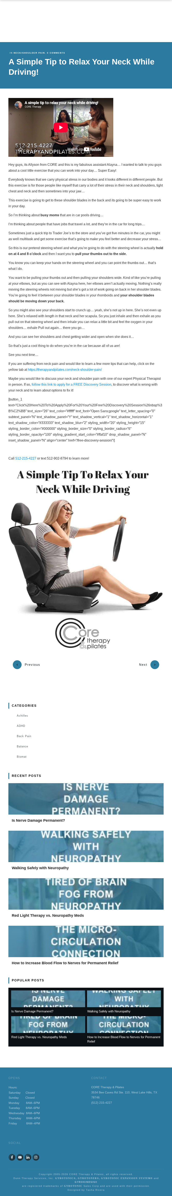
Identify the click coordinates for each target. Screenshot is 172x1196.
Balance (22, 746)
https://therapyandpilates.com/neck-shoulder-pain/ (65, 369)
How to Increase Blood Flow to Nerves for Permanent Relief (65, 963)
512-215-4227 (25, 458)
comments (56, 53)
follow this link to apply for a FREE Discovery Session (71, 384)
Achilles (22, 715)
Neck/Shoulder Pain (29, 53)
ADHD (21, 725)
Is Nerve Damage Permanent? (38, 820)
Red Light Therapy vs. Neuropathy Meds (48, 915)
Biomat (22, 756)
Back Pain (24, 736)
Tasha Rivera (95, 1190)
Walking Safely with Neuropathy (40, 868)
